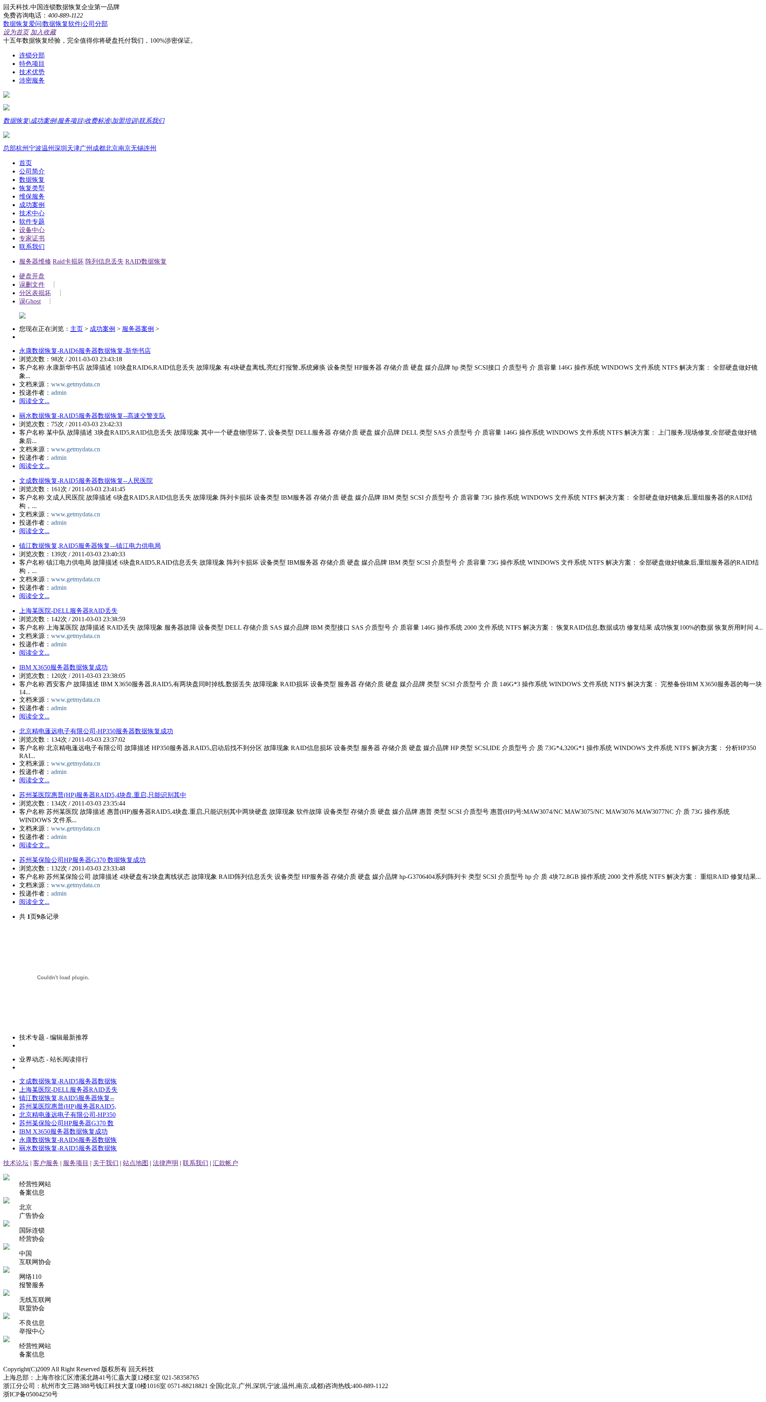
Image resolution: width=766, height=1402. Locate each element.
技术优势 (32, 72)
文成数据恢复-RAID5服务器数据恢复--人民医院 (86, 480)
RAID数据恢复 (146, 261)
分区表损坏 (35, 292)
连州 (150, 148)
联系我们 (151, 120)
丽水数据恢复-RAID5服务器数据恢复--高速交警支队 (92, 415)
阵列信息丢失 (104, 261)
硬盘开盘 (32, 276)
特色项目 (32, 63)
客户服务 (46, 1163)
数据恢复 (16, 120)
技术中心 (32, 213)
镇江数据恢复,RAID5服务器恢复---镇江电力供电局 (90, 545)
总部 (9, 148)
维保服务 (32, 196)
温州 (47, 148)
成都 (99, 148)
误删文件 (32, 284)
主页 (76, 328)
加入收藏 (43, 32)
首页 (25, 162)
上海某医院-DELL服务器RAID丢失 (68, 610)
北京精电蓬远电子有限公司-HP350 (67, 1114)
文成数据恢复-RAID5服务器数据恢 (68, 1081)
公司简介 (32, 171)
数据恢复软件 (62, 23)
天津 (73, 148)
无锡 (137, 148)
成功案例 (43, 120)
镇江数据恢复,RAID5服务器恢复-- (66, 1098)
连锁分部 (32, 55)
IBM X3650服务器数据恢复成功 (63, 667)
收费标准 (97, 120)
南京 (124, 148)
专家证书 (32, 238)
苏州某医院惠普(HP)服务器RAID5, (67, 1106)
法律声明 (165, 1163)
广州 (86, 148)
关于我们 (105, 1163)
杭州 (22, 148)
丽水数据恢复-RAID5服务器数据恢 (68, 1148)
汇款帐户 (225, 1163)
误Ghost (30, 301)
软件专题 (32, 221)
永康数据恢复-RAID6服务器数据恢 (68, 1139)
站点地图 (135, 1163)
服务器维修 (35, 261)
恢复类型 (32, 188)
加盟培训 (124, 120)
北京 (111, 148)
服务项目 (70, 120)
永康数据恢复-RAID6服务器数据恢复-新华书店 (85, 350)
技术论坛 (16, 1163)
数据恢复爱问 (22, 23)
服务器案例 (138, 328)
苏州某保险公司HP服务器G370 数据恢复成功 (82, 860)
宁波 (35, 148)
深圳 (60, 148)
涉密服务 (32, 80)
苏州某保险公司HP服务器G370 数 (66, 1123)
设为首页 (16, 32)
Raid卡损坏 (68, 261)
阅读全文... (34, 401)
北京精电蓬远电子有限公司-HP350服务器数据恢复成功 (96, 731)
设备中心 (32, 229)
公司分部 (95, 23)
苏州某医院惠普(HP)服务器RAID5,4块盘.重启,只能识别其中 (102, 795)
